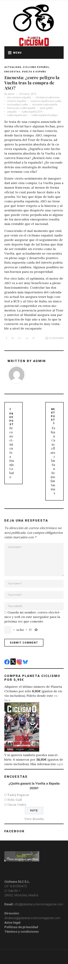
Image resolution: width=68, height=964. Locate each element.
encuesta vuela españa (44, 104)
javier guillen (46, 108)
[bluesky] (26, 663)
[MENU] (8, 52)
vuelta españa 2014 (32, 111)
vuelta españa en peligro (44, 115)
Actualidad (12, 67)
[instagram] (20, 663)
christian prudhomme (47, 97)
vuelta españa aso (17, 115)
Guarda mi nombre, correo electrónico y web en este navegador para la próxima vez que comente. (32, 616)
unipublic (12, 111)
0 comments (57, 338)
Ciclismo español (36, 67)
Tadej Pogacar (18, 795)
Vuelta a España (34, 71)
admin (11, 94)
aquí (59, 764)
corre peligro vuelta (17, 104)
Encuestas (12, 71)
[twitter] (13, 663)
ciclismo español (16, 101)
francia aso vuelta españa (21, 108)
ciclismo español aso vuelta (45, 101)
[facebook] (7, 663)
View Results (34, 819)
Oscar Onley (17, 805)
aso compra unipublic (19, 97)
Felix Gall (14, 800)
